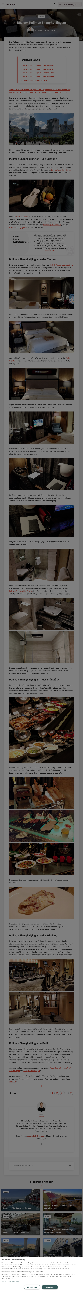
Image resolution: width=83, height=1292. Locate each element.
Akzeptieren (50, 1287)
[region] (41, 1274)
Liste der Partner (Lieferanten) (10, 1281)
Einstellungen (32, 1287)
